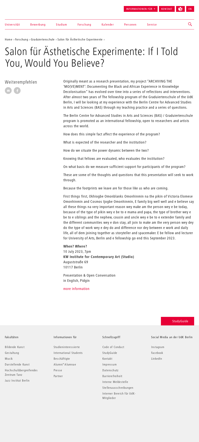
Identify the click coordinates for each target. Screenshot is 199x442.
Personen (130, 24)
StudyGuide (180, 321)
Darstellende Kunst (17, 364)
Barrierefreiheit (112, 376)
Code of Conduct (113, 347)
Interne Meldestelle (115, 382)
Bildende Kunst (14, 347)
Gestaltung (12, 353)
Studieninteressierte (67, 347)
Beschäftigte (62, 358)
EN (190, 9)
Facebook (157, 353)
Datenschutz (110, 370)
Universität (12, 24)
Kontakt (166, 9)
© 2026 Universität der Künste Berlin (25, 414)
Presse (58, 370)
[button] (190, 24)
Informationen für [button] (139, 9)
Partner (58, 376)
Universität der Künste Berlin (20, 7)
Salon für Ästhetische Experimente (80, 39)
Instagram (157, 347)
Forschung (84, 24)
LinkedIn (156, 358)
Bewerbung (37, 24)
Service (152, 24)
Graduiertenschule (43, 39)
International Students (68, 353)
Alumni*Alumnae (65, 364)
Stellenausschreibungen (117, 388)
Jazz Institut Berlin (17, 380)
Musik (9, 358)
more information (76, 288)
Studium (61, 24)
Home (8, 39)
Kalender (108, 24)
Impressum (109, 364)
